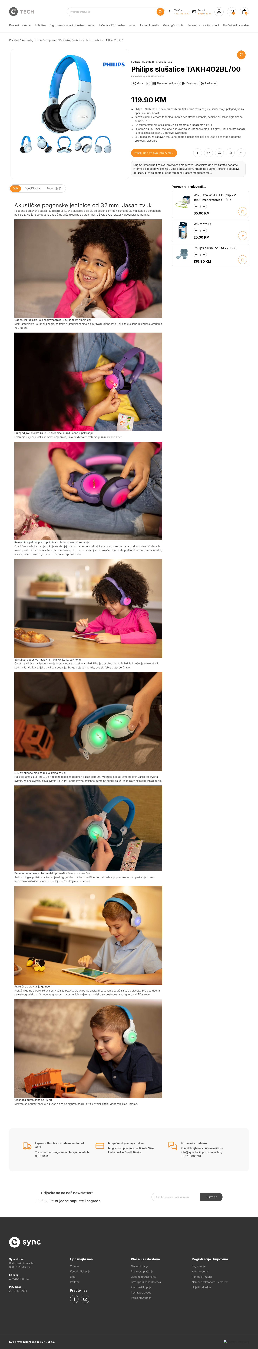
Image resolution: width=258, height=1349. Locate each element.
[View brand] (114, 76)
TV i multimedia (149, 25)
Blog (72, 1276)
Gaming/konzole (173, 25)
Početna (14, 40)
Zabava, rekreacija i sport (203, 25)
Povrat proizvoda (141, 1292)
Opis (15, 188)
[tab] (15, 189)
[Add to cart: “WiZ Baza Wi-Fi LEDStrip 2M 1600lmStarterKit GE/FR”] (242, 211)
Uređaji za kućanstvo (236, 25)
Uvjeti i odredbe (201, 1287)
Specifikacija (32, 188)
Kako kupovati (200, 1271)
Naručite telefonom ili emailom (210, 1282)
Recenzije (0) (54, 188)
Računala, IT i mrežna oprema (117, 25)
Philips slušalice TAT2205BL (215, 248)
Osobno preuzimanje (143, 1276)
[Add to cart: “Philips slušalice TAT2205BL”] (242, 259)
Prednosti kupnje (141, 1287)
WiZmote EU (203, 224)
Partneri (75, 1282)
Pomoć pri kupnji (202, 1276)
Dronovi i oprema (20, 25)
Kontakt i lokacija (80, 1271)
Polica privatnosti (141, 1297)
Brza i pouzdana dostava (146, 1282)
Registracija (199, 1266)
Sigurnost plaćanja (142, 1271)
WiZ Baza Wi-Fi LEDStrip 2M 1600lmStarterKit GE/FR (215, 197)
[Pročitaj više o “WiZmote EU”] (242, 235)
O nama (74, 1266)
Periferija (64, 40)
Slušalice (77, 40)
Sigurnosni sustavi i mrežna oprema (72, 25)
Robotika (40, 25)
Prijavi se (211, 1197)
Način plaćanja (139, 1266)
